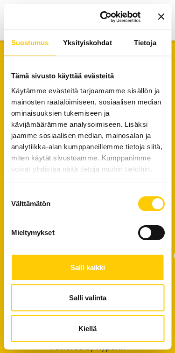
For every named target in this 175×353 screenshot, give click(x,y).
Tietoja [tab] (145, 43)
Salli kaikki (87, 267)
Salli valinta (87, 298)
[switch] (151, 232)
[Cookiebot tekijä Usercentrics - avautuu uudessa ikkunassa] (104, 17)
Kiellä (87, 328)
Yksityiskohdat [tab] (87, 43)
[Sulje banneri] (161, 17)
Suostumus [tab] (30, 43)
